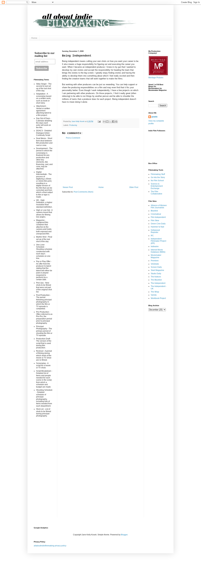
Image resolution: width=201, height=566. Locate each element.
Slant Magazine (157, 270)
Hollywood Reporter (155, 231)
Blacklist (154, 211)
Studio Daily (156, 273)
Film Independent (158, 217)
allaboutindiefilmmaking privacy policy (50, 546)
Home (34, 38)
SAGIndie (155, 264)
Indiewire (155, 246)
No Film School (157, 180)
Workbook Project (158, 298)
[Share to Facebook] (113, 121)
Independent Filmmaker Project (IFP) (158, 241)
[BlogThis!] (107, 121)
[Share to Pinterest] (116, 121)
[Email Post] (99, 121)
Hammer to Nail (157, 227)
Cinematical (156, 214)
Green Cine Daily (158, 224)
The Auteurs (156, 277)
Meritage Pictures (155, 77)
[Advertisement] (100, 162)
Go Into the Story (158, 177)
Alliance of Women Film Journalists (159, 206)
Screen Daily (156, 267)
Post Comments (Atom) (83, 192)
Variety (154, 295)
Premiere (155, 261)
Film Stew (155, 220)
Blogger (124, 535)
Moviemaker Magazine (156, 256)
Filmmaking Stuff (158, 174)
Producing (73, 125)
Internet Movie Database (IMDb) (158, 251)
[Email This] (104, 121)
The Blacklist (156, 280)
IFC (152, 236)
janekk (155, 117)
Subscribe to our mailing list (44, 54)
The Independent (158, 283)
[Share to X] (110, 121)
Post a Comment (73, 138)
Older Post (133, 187)
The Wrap (155, 292)
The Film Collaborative (156, 192)
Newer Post (68, 187)
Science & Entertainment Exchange (157, 186)
